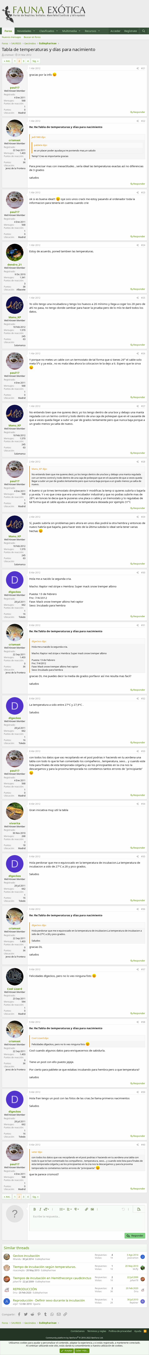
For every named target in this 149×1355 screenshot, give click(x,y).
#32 (143, 698)
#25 (143, 297)
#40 (143, 1144)
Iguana (36, 1303)
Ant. (8, 61)
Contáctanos (77, 1331)
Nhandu (17, 1259)
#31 (143, 625)
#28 (143, 461)
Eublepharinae (42, 1259)
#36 (143, 909)
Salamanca (19, 345)
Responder (139, 112)
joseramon (132, 1257)
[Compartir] (137, 68)
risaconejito (19, 1270)
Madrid (21, 112)
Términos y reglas (96, 1331)
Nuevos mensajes (11, 37)
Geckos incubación (26, 1256)
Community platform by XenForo (74, 1337)
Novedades (24, 31)
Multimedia (69, 31)
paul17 (14, 87)
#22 (143, 121)
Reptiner (134, 1302)
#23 (143, 192)
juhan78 (17, 1281)
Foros (8, 31)
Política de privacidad (120, 1331)
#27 (143, 406)
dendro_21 (14, 264)
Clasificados (46, 31)
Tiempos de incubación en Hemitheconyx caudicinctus (52, 1278)
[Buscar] (143, 31)
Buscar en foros (32, 37)
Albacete (21, 289)
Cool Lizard (14, 989)
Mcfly (135, 1269)
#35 (143, 856)
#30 (143, 572)
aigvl (15, 1303)
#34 (143, 803)
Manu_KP (15, 317)
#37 (143, 969)
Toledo (22, 617)
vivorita (14, 823)
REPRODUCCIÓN (25, 1289)
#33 (143, 751)
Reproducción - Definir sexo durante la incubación (49, 1300)
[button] (34, 31)
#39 (143, 1092)
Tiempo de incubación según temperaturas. (44, 1267)
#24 (143, 245)
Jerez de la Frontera (15, 168)
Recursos (90, 31)
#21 (143, 68)
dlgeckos (15, 592)
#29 (143, 516)
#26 (143, 353)
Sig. (34, 61)
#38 (143, 1022)
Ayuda (137, 1331)
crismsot (9, 54)
